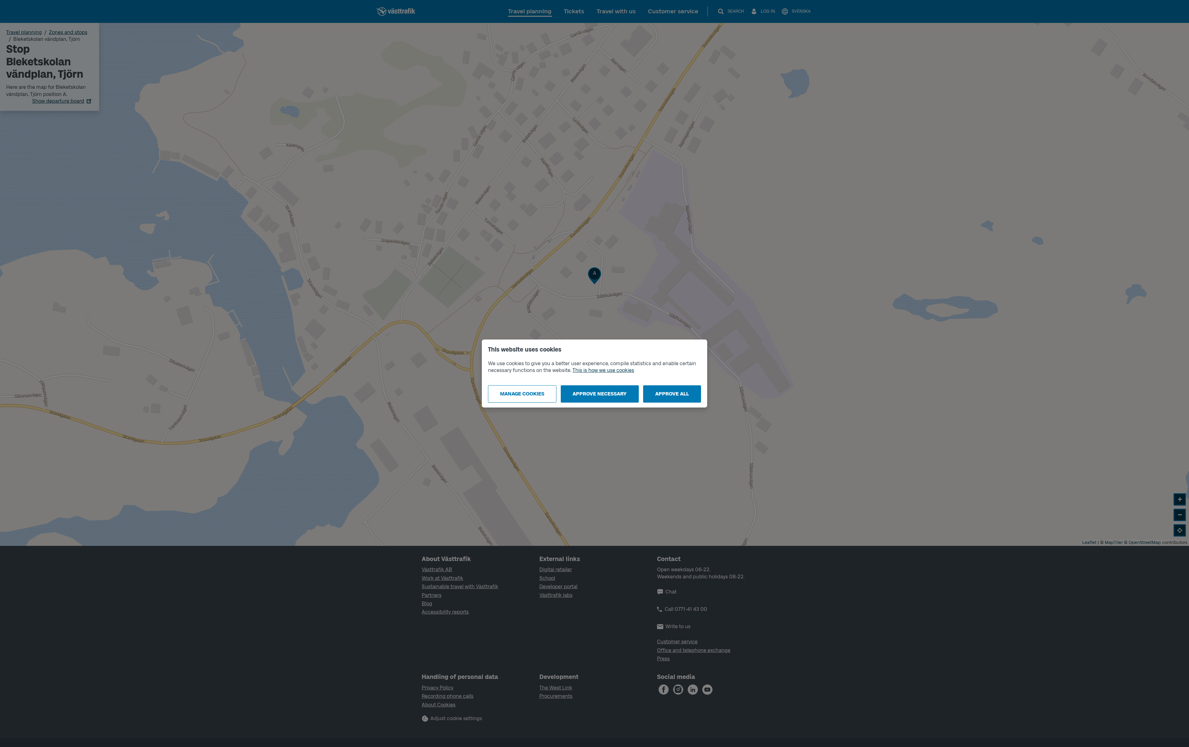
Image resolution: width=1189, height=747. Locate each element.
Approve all (672, 394)
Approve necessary (600, 394)
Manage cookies (522, 394)
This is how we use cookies (603, 370)
